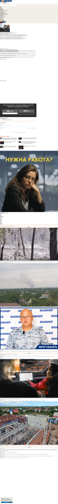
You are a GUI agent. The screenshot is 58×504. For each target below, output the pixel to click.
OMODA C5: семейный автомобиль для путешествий (7, 398)
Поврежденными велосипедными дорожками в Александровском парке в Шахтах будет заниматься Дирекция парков (27, 398)
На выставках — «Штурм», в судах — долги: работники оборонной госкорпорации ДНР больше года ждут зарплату (14, 351)
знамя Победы (4, 119)
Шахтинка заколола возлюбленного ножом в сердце (35, 445)
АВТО (1, 7)
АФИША (1, 8)
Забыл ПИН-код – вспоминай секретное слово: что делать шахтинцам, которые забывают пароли (13, 34)
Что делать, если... (2, 24)
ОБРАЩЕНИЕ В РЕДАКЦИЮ (4, 14)
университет (7, 119)
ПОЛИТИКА (1, 16)
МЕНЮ (1, 6)
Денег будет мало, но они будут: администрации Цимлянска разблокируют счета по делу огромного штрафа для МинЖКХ (14, 445)
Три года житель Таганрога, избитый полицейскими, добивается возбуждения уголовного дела (11, 349)
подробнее (6, 213)
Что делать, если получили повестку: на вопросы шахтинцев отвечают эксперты (11, 36)
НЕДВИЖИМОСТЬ (2, 13)
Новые (1, 127)
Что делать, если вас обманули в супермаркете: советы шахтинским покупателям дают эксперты (13, 35)
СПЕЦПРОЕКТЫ (2, 17)
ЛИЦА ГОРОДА (2, 12)
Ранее (8, 127)
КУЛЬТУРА (1, 11)
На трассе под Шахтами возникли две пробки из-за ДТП (31, 349)
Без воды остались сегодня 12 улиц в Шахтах (33, 351)
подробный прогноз (2, 213)
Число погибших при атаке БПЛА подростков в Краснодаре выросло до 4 (9, 452)
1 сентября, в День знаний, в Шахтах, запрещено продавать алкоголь (41, 454)
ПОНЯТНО (7, 502)
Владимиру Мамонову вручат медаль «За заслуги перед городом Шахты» (9, 354)
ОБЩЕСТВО (1, 15)
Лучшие (4, 127)
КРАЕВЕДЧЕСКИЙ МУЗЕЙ (3, 10)
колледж (10, 119)
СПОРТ (1, 18)
